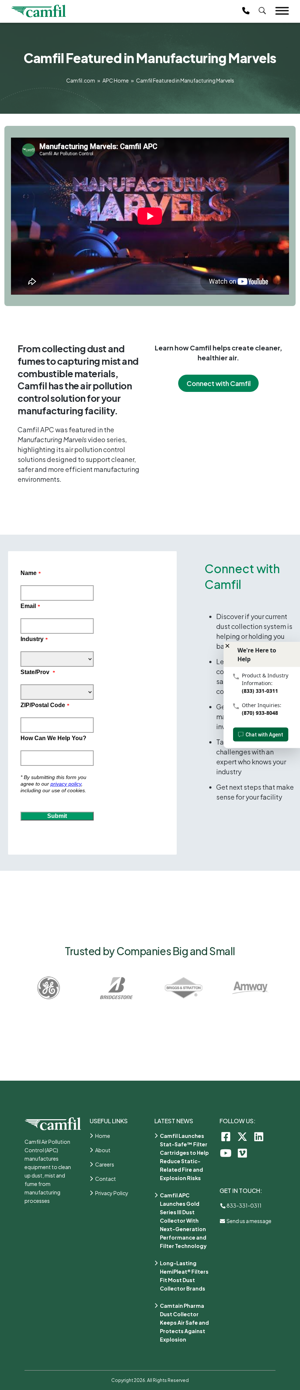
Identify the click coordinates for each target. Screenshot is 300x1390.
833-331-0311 (244, 1205)
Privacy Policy (111, 1193)
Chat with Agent (264, 735)
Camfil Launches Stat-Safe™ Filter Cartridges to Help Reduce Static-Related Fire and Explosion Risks (184, 1156)
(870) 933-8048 (260, 712)
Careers (104, 1164)
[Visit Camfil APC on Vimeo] (242, 1152)
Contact (105, 1178)
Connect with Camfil (219, 383)
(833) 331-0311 (260, 690)
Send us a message (248, 1221)
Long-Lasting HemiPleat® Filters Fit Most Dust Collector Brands (184, 1276)
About (102, 1150)
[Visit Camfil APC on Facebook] (226, 1136)
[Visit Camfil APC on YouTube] (226, 1152)
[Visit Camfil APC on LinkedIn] (258, 1136)
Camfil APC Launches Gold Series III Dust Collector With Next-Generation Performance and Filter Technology (183, 1220)
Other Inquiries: (261, 705)
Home (102, 1135)
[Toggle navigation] (282, 10)
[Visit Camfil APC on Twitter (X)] (242, 1136)
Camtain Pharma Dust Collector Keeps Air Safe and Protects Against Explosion (184, 1322)
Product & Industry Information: (265, 679)
